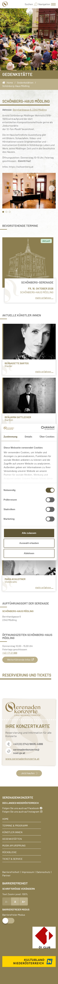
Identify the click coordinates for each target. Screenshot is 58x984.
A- (6, 901)
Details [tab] (28, 436)
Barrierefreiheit (10, 871)
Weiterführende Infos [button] (18, 659)
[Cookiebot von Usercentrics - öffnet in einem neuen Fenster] (41, 428)
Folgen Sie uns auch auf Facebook (21, 808)
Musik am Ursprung (14, 845)
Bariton (9, 420)
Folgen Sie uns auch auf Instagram (21, 811)
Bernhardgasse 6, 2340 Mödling (30, 109)
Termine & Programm (15, 825)
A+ (23, 901)
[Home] (4, 82)
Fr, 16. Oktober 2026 (40, 288)
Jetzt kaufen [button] (28, 773)
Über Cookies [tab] (47, 436)
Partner (6, 875)
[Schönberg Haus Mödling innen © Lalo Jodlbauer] (29, 191)
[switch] (50, 499)
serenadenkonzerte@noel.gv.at (26, 751)
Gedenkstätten (12, 838)
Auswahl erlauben (29, 543)
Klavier (8, 366)
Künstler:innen (12, 832)
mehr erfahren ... (44, 297)
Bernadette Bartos (17, 363)
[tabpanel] (29, 191)
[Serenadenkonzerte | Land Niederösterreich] (5, 4)
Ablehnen (29, 553)
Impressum (28, 871)
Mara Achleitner (15, 578)
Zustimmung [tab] (10, 436)
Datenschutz (43, 871)
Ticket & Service (12, 858)
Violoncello (11, 581)
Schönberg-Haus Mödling (36, 292)
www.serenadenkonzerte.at (22, 758)
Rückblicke (9, 852)
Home (5, 818)
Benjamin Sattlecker (18, 417)
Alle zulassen (29, 533)
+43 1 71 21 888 (9, 652)
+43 (15, 744)
